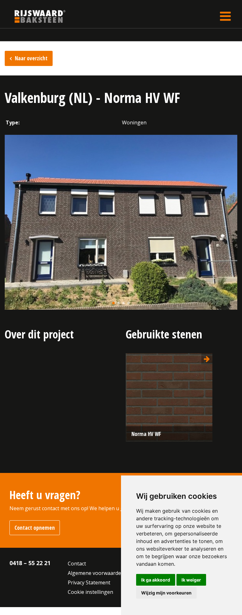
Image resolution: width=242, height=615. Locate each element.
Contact (77, 563)
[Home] (35, 16)
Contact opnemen (34, 527)
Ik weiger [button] (191, 579)
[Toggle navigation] (225, 16)
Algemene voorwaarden (96, 573)
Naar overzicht (31, 58)
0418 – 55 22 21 (29, 563)
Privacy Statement (89, 582)
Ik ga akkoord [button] (155, 579)
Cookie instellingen (90, 591)
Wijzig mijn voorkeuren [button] (166, 592)
